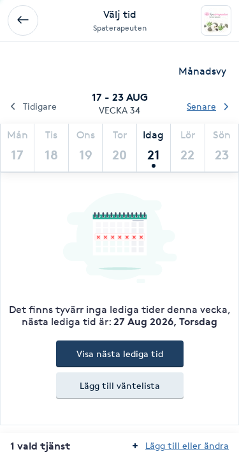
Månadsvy (202, 71)
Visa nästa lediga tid (119, 353)
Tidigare (40, 106)
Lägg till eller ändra (187, 445)
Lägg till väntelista (120, 385)
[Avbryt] (23, 20)
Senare (201, 106)
